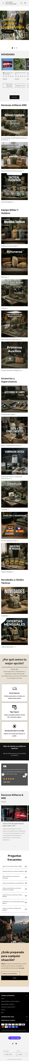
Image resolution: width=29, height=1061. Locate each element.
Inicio (2, 998)
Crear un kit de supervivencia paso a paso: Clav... (13, 824)
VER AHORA (9, 29)
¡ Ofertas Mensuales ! (7, 647)
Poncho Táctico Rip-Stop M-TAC (21, 73)
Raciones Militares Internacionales (11, 171)
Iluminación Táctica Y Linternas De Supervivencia (11, 477)
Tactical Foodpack (6, 202)
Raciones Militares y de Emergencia (10, 1001)
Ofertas (3, 1009)
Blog (2, 1012)
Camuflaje (4, 509)
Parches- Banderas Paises (9, 541)
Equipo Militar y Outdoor (7, 1004)
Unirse (14, 978)
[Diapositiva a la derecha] (18, 92)
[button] (3, 3)
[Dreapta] (26, 774)
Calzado (3, 308)
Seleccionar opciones (9, 85)
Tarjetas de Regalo (6, 572)
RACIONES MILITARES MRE (16, 1059)
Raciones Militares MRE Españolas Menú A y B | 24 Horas (14, 139)
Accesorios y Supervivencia (8, 1007)
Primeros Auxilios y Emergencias (11, 370)
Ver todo (14, 97)
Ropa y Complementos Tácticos (10, 445)
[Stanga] (3, 774)
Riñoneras (4, 277)
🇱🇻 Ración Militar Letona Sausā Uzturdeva (8, 73)
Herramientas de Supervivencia (10, 339)
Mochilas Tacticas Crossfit (9, 246)
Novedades (4, 616)
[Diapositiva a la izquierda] (11, 92)
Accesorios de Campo (7, 414)
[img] (8, 779)
